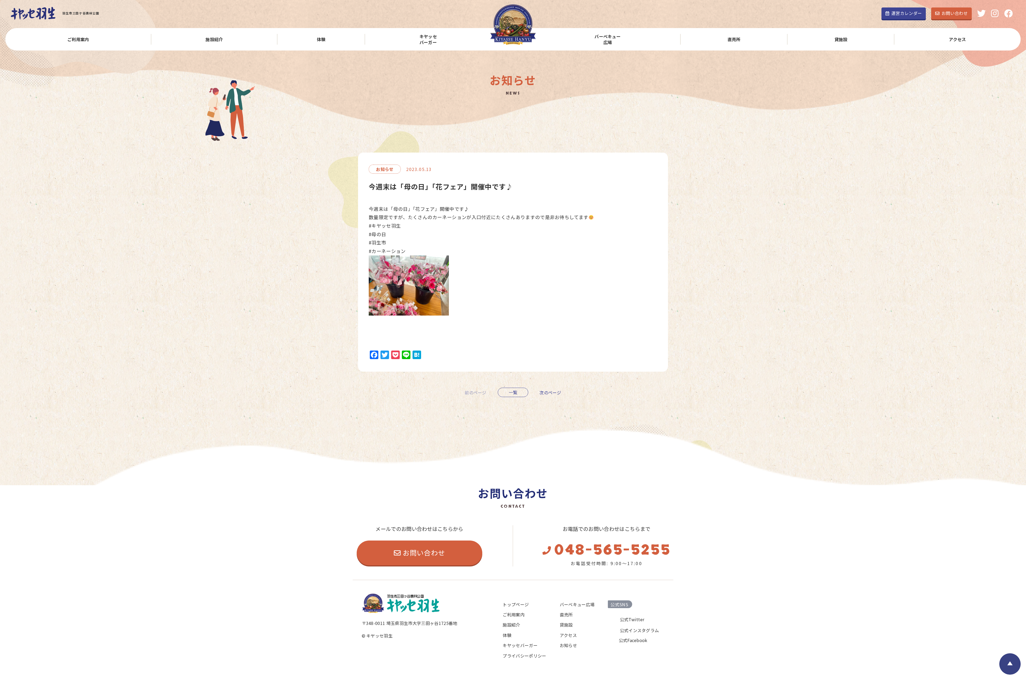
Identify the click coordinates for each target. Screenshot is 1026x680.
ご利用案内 (78, 39)
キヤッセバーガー (428, 39)
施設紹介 (214, 39)
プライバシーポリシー (524, 655)
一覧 (513, 392)
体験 (321, 39)
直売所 (734, 39)
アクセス (957, 39)
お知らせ (568, 645)
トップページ (516, 604)
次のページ (550, 392)
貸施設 (841, 39)
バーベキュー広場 (607, 39)
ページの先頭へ (1010, 664)
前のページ (476, 392)
